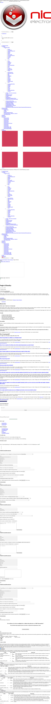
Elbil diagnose (8, 223)
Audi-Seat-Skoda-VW (11, 176)
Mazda (9, 196)
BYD (9, 179)
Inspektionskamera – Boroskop (11, 231)
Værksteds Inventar (5, 171)
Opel (9, 203)
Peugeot (9, 204)
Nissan (9, 202)
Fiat (8, 183)
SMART (9, 210)
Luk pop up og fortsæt (25, 629)
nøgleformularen (17, 342)
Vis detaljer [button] (2, 637)
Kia (8, 192)
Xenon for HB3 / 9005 (7, 252)
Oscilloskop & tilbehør (9, 228)
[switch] (0, 663)
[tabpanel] (25, 656)
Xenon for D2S (6, 245)
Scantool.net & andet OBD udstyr (11, 227)
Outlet (3, 255)
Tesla (9, 213)
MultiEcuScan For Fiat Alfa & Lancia (12, 224)
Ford (8, 184)
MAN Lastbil (10, 195)
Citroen (9, 182)
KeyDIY (5, 237)
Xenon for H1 (6, 246)
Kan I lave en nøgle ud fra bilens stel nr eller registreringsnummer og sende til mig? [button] (17, 344)
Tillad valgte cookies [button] (8, 637)
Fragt (3, 431)
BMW (9, 177)
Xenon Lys (3, 242)
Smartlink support (9, 221)
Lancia (9, 193)
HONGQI (9, 188)
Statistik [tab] (1, 662)
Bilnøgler (5, 259)
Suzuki (9, 212)
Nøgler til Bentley (10, 259)
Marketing (15, 636)
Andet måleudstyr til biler (10, 230)
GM (8, 186)
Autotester (3, 172)
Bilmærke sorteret (7, 173)
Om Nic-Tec (4, 424)
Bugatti (9, 178)
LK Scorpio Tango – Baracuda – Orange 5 (10, 239)
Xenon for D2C (6, 244)
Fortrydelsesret (4, 430)
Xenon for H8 (6, 250)
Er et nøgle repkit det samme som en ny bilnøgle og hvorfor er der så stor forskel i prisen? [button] (18, 389)
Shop (3, 259)
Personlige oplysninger (5, 433)
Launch (7, 219)
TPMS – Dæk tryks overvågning (11, 218)
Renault (9, 206)
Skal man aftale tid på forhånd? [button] (6, 365)
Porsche (9, 205)
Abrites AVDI (6, 235)
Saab (9, 207)
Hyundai (9, 189)
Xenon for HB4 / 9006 (7, 253)
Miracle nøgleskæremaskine (8, 238)
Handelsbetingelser (5, 428)
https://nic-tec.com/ (17, 332)
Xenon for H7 (6, 249)
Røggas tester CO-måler (10, 229)
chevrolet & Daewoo (11, 181)
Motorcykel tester (4, 233)
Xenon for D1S (6, 243)
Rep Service (4, 241)
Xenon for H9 (6, 251)
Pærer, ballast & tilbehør (8, 254)
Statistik (7, 636)
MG (8, 199)
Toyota (9, 214)
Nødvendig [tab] (2, 647)
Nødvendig (3, 636)
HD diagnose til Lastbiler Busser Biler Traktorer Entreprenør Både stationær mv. (18, 232)
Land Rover (10, 194)
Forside (1, 259)
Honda (9, 187)
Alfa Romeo (10, 175)
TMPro (5, 236)
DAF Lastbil (10, 180)
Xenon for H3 (6, 248)
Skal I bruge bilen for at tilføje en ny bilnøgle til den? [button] (11, 337)
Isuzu (9, 191)
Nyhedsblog (4, 256)
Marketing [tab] (1, 689)
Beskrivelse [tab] (4, 301)
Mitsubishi (9, 201)
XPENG (9, 216)
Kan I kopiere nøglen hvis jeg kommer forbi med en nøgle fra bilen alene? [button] (15, 351)
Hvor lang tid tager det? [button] (5, 358)
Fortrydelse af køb (5, 429)
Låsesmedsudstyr (4, 234)
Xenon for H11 (6, 247)
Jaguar (9, 174)
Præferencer (11, 636)
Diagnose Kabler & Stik (10, 226)
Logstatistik (4, 432)
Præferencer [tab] (2, 674)
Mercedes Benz (10, 198)
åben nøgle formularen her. (4, 399)
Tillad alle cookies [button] (17, 637)
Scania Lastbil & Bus (11, 209)
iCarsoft (7, 222)
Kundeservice (4, 423)
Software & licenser (9, 220)
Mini (8, 200)
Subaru (9, 211)
